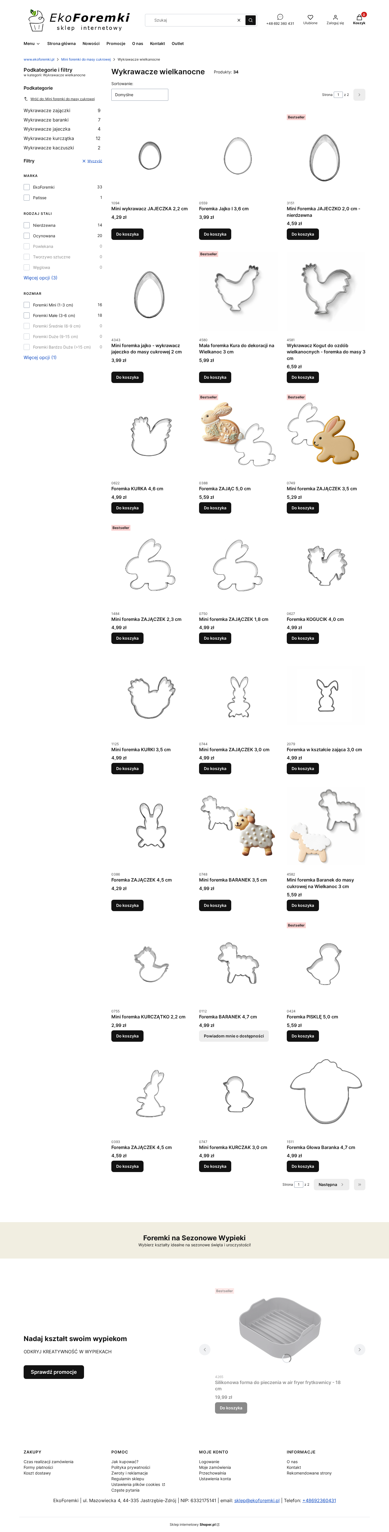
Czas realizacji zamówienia (48, 1461)
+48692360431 (319, 1500)
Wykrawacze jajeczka (62, 129)
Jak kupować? (124, 1461)
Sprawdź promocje (54, 1372)
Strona (327, 94)
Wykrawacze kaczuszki (62, 148)
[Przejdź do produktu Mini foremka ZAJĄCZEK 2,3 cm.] (150, 565)
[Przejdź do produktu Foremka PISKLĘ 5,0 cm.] (326, 963)
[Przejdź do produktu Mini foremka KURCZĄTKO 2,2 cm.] (150, 963)
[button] (250, 20)
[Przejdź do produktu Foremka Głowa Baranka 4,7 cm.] (326, 1093)
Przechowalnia (212, 1473)
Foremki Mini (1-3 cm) (53, 304)
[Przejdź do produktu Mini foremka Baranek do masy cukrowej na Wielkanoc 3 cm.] (326, 826)
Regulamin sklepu (127, 1478)
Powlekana (43, 246)
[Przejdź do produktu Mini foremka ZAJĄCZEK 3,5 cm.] (326, 434)
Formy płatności (38, 1467)
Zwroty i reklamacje (129, 1473)
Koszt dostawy (37, 1473)
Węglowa (41, 267)
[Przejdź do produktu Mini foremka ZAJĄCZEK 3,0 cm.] (238, 695)
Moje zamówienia (215, 1467)
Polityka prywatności (130, 1467)
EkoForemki (43, 187)
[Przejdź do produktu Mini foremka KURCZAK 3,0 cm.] (238, 1093)
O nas (292, 1461)
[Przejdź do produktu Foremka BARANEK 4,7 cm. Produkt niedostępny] (238, 963)
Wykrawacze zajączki (62, 110)
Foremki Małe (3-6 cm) (54, 315)
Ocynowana (44, 235)
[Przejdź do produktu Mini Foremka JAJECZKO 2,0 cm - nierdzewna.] (326, 154)
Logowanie (209, 1461)
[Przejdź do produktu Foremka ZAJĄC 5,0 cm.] (238, 434)
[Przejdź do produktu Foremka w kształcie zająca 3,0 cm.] (326, 695)
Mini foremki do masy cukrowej (86, 59)
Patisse (39, 197)
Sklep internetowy (193, 1524)
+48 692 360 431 (280, 23)
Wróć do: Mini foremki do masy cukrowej (62, 99)
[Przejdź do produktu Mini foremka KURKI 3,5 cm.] (150, 695)
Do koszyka (127, 234)
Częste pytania (125, 1490)
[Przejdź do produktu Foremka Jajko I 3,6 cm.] (238, 154)
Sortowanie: (122, 83)
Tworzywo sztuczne (51, 256)
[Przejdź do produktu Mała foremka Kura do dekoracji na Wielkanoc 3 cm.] (238, 291)
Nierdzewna (44, 225)
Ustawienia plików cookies (136, 1484)
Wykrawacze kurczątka (62, 138)
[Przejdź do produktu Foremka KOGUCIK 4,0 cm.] (326, 565)
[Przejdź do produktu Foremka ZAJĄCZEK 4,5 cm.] (150, 826)
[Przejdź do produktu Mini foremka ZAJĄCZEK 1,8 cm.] (238, 565)
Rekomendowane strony (309, 1473)
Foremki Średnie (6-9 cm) (57, 326)
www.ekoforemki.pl (39, 59)
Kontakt (294, 1467)
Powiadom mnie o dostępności (234, 1035)
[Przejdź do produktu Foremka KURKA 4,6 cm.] (150, 434)
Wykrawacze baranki (62, 120)
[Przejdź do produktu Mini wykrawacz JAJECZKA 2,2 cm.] (150, 154)
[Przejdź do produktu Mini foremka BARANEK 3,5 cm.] (238, 826)
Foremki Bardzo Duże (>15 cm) (62, 347)
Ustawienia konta (215, 1478)
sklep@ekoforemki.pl (257, 1500)
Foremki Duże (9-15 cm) (55, 336)
